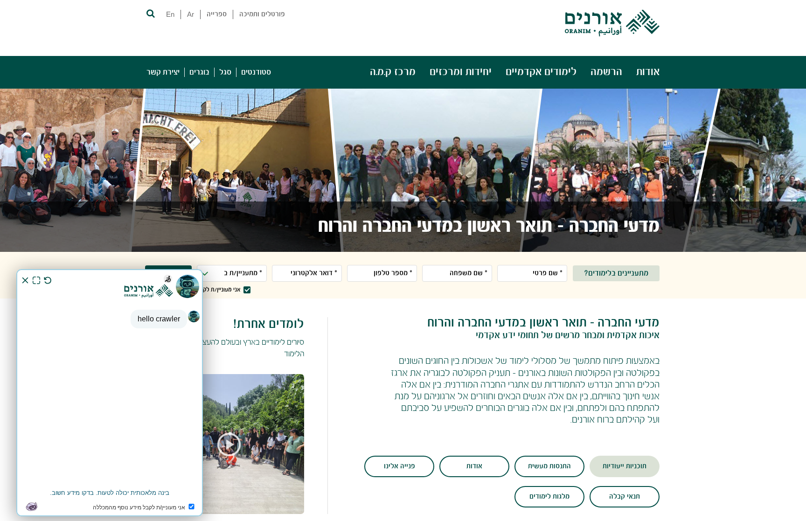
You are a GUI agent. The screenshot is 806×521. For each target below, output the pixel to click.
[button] (149, 12)
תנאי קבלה (624, 497)
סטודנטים (256, 72)
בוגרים (199, 72)
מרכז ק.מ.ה (393, 72)
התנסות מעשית (549, 466)
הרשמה (606, 72)
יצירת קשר (163, 72)
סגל (225, 72)
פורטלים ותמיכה (262, 14)
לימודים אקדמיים (541, 72)
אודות (648, 72)
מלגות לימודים (549, 497)
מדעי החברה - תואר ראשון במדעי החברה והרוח (489, 226)
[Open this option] (225, 444)
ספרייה (217, 14)
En (170, 14)
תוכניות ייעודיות (624, 466)
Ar (190, 14)
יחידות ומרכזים (461, 72)
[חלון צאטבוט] (109, 392)
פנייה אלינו (399, 466)
